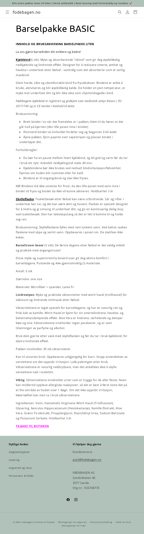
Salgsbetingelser (19, 452)
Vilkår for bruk (123, 522)
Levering (14, 460)
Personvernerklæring (101, 522)
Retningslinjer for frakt (74, 525)
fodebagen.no (28, 522)
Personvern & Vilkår (21, 475)
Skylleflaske (25, 199)
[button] (7, 12)
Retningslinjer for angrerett (72, 522)
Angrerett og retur (20, 468)
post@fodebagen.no (87, 460)
